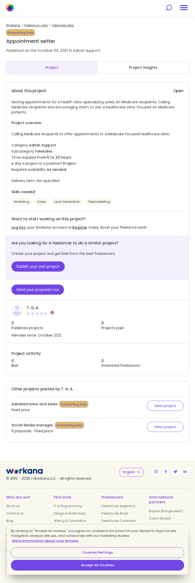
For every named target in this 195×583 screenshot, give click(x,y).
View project (165, 405)
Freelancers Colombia (118, 521)
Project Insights (143, 67)
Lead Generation (67, 201)
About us (13, 506)
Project (51, 67)
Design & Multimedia (70, 513)
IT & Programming (68, 506)
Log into (18, 227)
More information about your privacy (45, 540)
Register (79, 227)
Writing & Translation (70, 521)
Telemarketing (99, 201)
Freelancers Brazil (114, 513)
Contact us (15, 513)
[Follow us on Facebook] (166, 471)
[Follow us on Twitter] (175, 471)
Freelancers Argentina (118, 506)
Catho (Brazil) (160, 518)
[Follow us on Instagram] (156, 471)
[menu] (183, 8)
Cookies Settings (97, 552)
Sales (41, 201)
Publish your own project (38, 266)
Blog (9, 521)
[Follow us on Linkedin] (185, 471)
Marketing (21, 201)
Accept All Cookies (97, 565)
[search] (168, 8)
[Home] (10, 7)
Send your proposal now (38, 289)
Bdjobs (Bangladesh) (166, 511)
